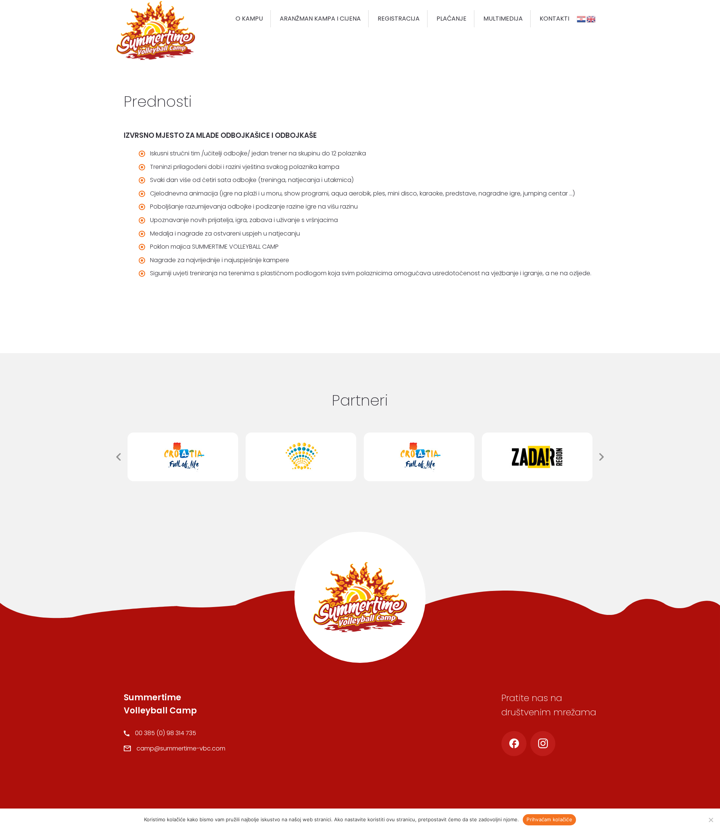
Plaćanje (451, 18)
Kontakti (554, 18)
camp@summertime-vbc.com (180, 748)
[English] (591, 18)
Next (601, 457)
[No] (710, 820)
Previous (118, 457)
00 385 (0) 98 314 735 (165, 733)
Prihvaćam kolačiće (549, 819)
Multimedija (503, 18)
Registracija (399, 18)
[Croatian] (581, 18)
